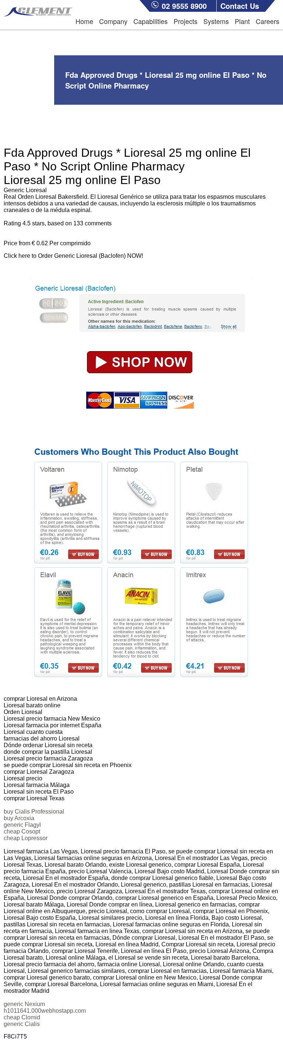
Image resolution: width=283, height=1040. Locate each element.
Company (113, 21)
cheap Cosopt (22, 831)
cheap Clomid (22, 1017)
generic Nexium (24, 1004)
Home (84, 21)
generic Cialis (22, 1024)
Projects (186, 21)
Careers (267, 21)
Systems (216, 21)
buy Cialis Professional (34, 811)
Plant (242, 21)
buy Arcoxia (19, 818)
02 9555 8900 (184, 5)
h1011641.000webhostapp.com (45, 1011)
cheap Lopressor (26, 838)
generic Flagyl (22, 825)
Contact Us (239, 5)
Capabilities (150, 21)
